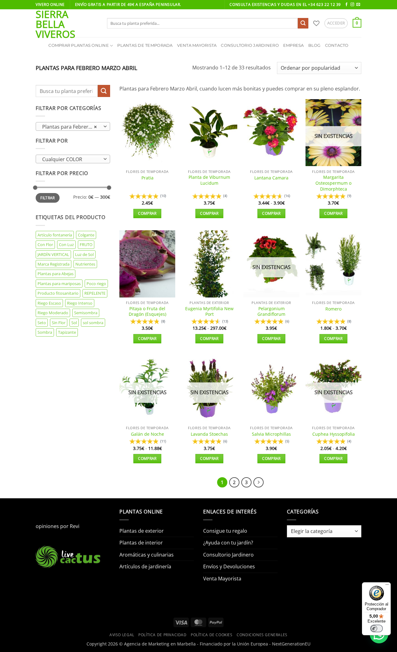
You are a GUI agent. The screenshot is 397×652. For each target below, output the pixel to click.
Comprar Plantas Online (78, 45)
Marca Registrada (53, 264)
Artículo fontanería (55, 235)
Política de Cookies (212, 634)
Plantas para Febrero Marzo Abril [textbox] (72, 126)
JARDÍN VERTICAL (53, 254)
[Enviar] (303, 23)
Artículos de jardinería (145, 566)
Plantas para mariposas (59, 283)
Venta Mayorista (197, 45)
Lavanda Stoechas (209, 434)
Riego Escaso (49, 303)
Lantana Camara (271, 178)
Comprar (147, 213)
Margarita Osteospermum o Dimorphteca (333, 183)
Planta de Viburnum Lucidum (209, 180)
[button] (336, 23)
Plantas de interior (141, 542)
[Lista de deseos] (316, 23)
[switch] (376, 628)
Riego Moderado (53, 312)
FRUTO (86, 244)
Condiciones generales (262, 634)
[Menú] (387, 586)
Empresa (293, 45)
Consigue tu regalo (225, 530)
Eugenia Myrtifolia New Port (209, 311)
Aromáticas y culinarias (146, 554)
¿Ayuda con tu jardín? (228, 542)
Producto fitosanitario (58, 293)
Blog (314, 45)
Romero (333, 309)
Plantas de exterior (141, 530)
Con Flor (45, 244)
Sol (74, 322)
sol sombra (93, 322)
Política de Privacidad (162, 634)
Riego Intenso (79, 303)
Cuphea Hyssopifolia (333, 434)
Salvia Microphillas (271, 434)
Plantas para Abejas (56, 273)
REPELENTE (94, 293)
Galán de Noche (147, 434)
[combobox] (73, 126)
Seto (42, 322)
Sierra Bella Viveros (55, 24)
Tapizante (67, 332)
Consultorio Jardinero (250, 45)
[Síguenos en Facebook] (346, 4)
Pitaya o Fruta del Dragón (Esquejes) (147, 311)
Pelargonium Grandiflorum (271, 311)
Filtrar (47, 197)
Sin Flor (58, 322)
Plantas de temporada (144, 45)
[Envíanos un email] (358, 4)
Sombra (45, 332)
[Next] (258, 482)
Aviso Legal (121, 634)
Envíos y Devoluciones (229, 566)
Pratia (147, 178)
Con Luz (66, 244)
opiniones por (57, 526)
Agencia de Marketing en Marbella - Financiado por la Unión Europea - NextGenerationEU (217, 644)
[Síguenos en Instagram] (352, 4)
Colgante (86, 235)
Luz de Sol (84, 254)
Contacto (337, 45)
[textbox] (71, 159)
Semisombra (85, 312)
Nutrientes (85, 264)
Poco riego (96, 283)
